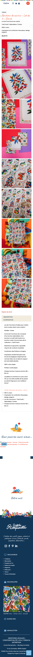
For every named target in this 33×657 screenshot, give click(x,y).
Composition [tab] (8, 320)
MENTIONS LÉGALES (16, 638)
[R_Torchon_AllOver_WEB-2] (16, 217)
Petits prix (8, 569)
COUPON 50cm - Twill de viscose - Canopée (15, 614)
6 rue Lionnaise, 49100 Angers (16, 648)
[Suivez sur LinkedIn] (16, 546)
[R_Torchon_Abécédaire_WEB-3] (16, 307)
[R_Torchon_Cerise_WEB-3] (16, 98)
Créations (7, 559)
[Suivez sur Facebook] (9, 546)
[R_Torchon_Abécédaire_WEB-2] (16, 247)
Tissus (4, 12)
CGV (20, 640)
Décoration (8, 561)
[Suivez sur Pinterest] (12, 546)
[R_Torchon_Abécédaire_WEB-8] (16, 277)
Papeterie (7, 567)
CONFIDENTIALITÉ (10, 640)
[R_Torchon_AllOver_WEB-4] (16, 188)
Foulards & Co (9, 563)
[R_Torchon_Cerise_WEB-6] (16, 158)
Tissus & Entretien (10, 574)
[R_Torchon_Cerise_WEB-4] (16, 128)
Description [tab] (8, 317)
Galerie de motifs (10, 565)
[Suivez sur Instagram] (5, 546)
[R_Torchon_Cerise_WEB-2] (16, 68)
